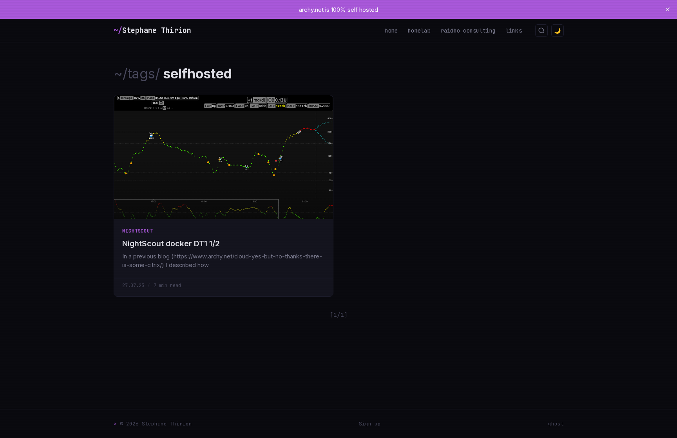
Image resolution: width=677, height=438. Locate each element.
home (391, 30)
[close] (667, 9)
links (514, 30)
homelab (419, 30)
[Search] (541, 30)
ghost (556, 423)
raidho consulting (468, 30)
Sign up (370, 423)
